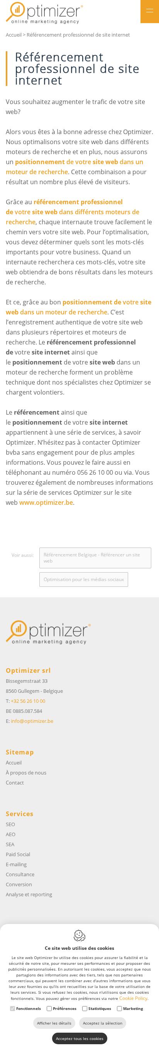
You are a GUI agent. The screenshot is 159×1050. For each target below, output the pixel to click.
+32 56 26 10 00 (28, 700)
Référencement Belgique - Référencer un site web (92, 557)
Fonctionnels (28, 1008)
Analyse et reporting (29, 894)
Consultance (20, 874)
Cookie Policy (133, 998)
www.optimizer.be (46, 502)
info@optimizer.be (32, 720)
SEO (10, 824)
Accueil (14, 34)
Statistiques (99, 1008)
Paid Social (18, 854)
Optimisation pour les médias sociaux (84, 579)
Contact (15, 782)
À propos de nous (26, 772)
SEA (10, 844)
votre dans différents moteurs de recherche (72, 212)
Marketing (133, 1008)
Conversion (19, 884)
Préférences (64, 1008)
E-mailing (16, 864)
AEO (10, 834)
